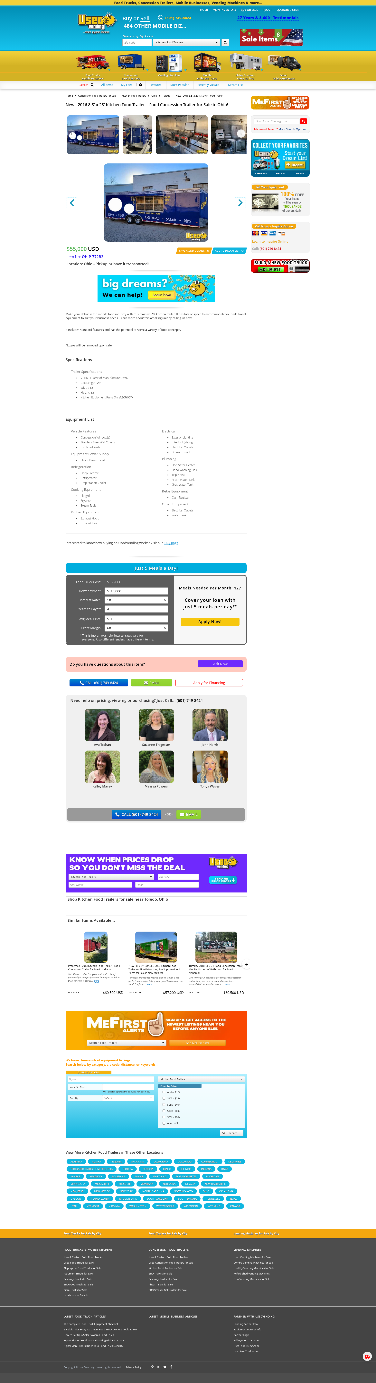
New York (126, 1191)
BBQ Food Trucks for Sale (78, 1284)
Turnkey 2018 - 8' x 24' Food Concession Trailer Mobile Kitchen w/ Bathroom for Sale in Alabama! (216, 969)
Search (233, 1133)
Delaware (234, 1161)
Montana (146, 1184)
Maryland (159, 1176)
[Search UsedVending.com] (303, 121)
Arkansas (137, 1161)
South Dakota (187, 1198)
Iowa (224, 1169)
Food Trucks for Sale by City (82, 1233)
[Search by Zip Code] (225, 42)
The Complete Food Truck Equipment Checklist (91, 1324)
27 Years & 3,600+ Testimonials (268, 17)
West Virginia (165, 1206)
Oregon (75, 1198)
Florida (127, 1169)
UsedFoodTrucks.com (246, 1346)
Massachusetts (186, 1176)
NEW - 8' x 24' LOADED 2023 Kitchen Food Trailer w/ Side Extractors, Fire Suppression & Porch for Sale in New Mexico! (154, 969)
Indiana (206, 1169)
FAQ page (171, 543)
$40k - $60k (173, 1111)
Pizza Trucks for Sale (75, 1290)
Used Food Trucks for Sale (79, 1262)
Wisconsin (191, 1206)
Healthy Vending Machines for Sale (254, 1268)
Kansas (75, 1176)
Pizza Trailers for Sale (161, 1284)
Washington (137, 1206)
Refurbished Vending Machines (252, 1273)
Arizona (116, 1161)
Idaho (167, 1169)
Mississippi (102, 1184)
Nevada (190, 1184)
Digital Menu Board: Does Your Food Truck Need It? (93, 1346)
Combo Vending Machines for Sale (253, 1262)
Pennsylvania (100, 1198)
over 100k (173, 1123)
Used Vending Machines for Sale (252, 1257)
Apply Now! (210, 621)
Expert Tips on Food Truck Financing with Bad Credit (94, 1340)
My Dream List (280, 154)
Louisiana (118, 1176)
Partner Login (241, 1335)
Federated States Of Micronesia (91, 1169)
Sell (145, 18)
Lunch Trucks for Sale (76, 1295)
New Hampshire (215, 1184)
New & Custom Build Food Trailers (168, 1257)
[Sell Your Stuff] (265, 202)
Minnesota (77, 1184)
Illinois (186, 1169)
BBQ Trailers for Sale (160, 1273)
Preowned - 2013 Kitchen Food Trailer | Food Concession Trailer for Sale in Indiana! (94, 967)
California (161, 1161)
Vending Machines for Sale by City (256, 1233)
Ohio (163, 899)
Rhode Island (128, 1198)
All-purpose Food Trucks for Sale (82, 1268)
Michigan (212, 1176)
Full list (280, 173)
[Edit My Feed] (140, 85)
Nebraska (169, 1184)
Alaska (96, 1161)
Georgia (148, 1169)
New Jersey (77, 1191)
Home (204, 10)
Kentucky (96, 1176)
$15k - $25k (173, 1098)
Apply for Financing (209, 682)
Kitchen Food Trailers (98, 899)
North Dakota (183, 1191)
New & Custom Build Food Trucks (83, 1257)
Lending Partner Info (246, 1324)
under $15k (173, 1092)
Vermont (93, 1206)
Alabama (76, 1161)
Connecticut (210, 1161)
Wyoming (214, 1206)
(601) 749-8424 (190, 700)
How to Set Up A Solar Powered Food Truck (89, 1335)
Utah (73, 1206)
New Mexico (102, 1191)
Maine (139, 1176)
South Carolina (157, 1198)
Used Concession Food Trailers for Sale (171, 1262)
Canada (235, 1206)
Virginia (114, 1206)
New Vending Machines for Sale (252, 1279)
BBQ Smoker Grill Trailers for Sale (168, 1290)
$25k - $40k (173, 1104)
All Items (107, 85)
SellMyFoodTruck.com (246, 1340)
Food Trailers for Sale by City (168, 1233)
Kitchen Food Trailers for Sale (165, 1268)
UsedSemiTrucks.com (246, 1351)
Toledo (151, 899)
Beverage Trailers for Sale (163, 1279)
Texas (233, 1198)
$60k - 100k (173, 1117)
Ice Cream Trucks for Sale (78, 1273)
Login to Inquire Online (270, 241)
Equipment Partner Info (247, 1329)
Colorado (185, 1161)
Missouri (125, 1184)
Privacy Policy (133, 1367)
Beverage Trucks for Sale (78, 1279)
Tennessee (213, 1198)
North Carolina (153, 1191)
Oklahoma (226, 1191)
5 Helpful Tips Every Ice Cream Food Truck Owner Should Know (100, 1329)
